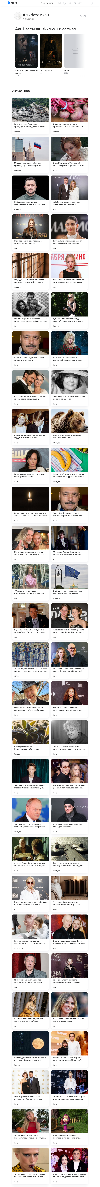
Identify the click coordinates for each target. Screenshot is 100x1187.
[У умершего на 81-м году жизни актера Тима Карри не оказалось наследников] (30, 621)
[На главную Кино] (13, 3)
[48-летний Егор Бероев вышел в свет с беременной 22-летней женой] (69, 660)
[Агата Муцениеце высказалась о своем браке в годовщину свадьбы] (30, 388)
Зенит (67, 70)
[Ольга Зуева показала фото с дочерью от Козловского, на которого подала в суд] (30, 1088)
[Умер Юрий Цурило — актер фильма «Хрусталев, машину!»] (69, 505)
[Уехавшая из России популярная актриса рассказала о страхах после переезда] (69, 271)
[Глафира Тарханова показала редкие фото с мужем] (30, 232)
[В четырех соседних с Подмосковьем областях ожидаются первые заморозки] (30, 738)
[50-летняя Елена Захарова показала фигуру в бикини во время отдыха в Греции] (69, 699)
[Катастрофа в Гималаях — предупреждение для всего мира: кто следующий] (30, 116)
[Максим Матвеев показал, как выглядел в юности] (69, 816)
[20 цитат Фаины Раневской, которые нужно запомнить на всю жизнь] (69, 738)
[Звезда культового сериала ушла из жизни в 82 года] (69, 388)
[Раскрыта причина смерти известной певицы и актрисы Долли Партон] (69, 349)
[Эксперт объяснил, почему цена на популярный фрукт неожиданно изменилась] (69, 466)
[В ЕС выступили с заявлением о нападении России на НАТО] (69, 582)
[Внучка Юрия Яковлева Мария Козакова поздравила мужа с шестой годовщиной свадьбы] (69, 232)
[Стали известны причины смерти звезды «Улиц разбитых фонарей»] (30, 505)
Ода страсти (46, 70)
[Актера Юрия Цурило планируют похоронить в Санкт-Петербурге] (30, 855)
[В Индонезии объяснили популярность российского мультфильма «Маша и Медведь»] (69, 1127)
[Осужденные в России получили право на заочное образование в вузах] (30, 271)
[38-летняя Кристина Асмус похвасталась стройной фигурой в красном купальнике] (30, 1127)
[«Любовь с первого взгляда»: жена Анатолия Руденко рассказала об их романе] (69, 194)
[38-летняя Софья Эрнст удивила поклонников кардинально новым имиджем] (30, 1166)
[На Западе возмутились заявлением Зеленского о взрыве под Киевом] (30, 194)
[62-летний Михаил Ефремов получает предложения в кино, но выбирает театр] (30, 971)
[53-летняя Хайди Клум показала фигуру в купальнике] (69, 1010)
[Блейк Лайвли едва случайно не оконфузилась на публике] (30, 1010)
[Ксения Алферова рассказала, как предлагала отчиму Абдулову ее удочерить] (30, 310)
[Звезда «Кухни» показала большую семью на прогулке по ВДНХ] (69, 971)
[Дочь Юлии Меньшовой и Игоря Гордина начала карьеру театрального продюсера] (30, 427)
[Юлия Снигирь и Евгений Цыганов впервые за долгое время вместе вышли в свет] (69, 1166)
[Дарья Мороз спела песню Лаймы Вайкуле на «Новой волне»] (30, 894)
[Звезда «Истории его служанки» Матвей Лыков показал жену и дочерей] (30, 777)
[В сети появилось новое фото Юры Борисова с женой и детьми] (69, 932)
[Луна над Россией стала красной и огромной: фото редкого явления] (30, 1049)
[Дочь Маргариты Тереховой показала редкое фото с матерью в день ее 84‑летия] (69, 155)
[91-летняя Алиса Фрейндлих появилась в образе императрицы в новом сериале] (69, 544)
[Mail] (8, 3)
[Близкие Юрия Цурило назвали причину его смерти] (30, 349)
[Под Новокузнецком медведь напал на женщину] (69, 427)
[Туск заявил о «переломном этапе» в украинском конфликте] (30, 816)
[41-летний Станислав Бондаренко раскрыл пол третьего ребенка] (69, 777)
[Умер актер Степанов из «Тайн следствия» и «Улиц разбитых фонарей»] (30, 699)
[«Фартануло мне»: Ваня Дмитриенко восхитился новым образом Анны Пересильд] (30, 582)
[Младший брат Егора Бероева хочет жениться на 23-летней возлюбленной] (69, 1049)
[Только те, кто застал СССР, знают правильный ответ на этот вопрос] (30, 660)
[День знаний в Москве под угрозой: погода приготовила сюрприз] (69, 310)
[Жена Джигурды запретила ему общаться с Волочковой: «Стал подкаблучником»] (30, 544)
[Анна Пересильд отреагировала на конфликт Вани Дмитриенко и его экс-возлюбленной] (69, 621)
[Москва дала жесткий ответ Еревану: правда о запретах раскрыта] (30, 155)
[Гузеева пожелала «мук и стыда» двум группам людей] (30, 466)
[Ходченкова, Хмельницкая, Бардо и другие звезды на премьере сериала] (69, 1088)
